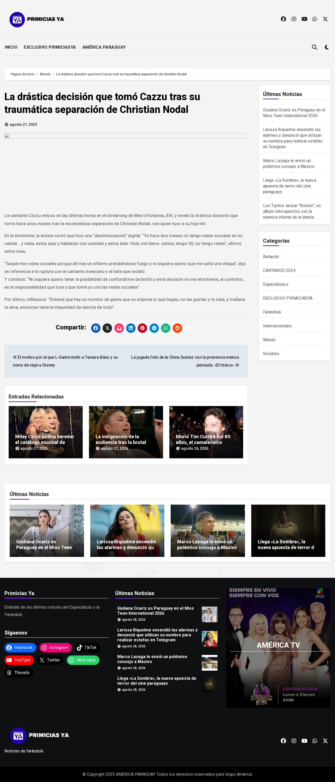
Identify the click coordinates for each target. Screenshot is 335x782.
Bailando (271, 256)
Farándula (272, 312)
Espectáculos (275, 284)
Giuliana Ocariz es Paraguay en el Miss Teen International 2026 (44, 547)
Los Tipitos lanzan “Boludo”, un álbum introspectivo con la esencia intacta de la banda (292, 211)
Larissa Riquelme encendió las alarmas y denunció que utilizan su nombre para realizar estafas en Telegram (157, 634)
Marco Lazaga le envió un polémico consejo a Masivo (207, 544)
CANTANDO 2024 (279, 270)
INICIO (11, 47)
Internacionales (277, 325)
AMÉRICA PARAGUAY (104, 47)
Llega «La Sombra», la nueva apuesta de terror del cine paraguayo (289, 186)
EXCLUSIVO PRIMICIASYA (50, 47)
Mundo (269, 339)
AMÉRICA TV (278, 645)
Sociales (271, 353)
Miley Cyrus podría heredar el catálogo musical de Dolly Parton (44, 442)
